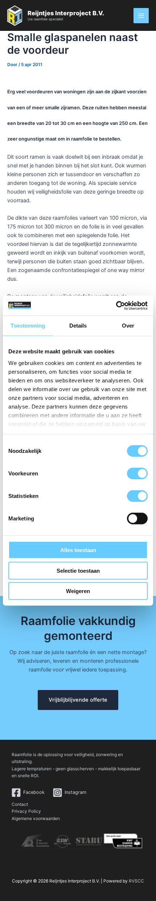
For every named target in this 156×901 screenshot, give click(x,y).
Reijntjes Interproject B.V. (66, 13)
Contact (20, 804)
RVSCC (136, 881)
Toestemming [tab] (28, 325)
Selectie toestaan (78, 570)
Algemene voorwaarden (36, 818)
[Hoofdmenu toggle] (141, 15)
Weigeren (78, 591)
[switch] (137, 473)
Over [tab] (128, 325)
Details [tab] (78, 325)
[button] (78, 700)
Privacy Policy (26, 811)
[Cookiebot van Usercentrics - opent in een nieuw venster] (116, 305)
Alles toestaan (78, 550)
